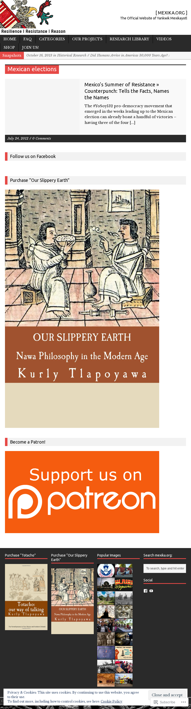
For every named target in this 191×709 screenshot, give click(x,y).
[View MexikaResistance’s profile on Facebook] (145, 591)
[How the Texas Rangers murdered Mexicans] (124, 602)
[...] (132, 122)
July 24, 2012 (17, 138)
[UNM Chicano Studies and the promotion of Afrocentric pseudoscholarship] (106, 670)
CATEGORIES (52, 39)
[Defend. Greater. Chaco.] (124, 656)
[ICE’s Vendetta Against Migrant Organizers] (106, 629)
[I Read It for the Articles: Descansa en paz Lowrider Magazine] (124, 588)
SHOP (9, 47)
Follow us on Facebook (33, 156)
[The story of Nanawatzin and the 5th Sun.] (106, 656)
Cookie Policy (111, 701)
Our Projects (87, 39)
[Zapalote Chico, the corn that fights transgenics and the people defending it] (124, 629)
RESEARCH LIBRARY (129, 39)
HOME (9, 39)
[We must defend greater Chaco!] (124, 684)
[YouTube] (151, 591)
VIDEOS (164, 39)
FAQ (27, 39)
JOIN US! (30, 47)
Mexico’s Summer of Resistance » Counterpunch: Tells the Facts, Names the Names (127, 91)
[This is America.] (124, 670)
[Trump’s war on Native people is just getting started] (106, 684)
